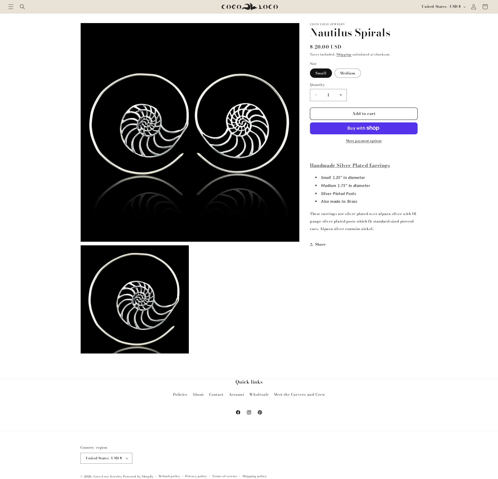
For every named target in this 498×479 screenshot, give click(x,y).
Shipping (343, 54)
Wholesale (259, 394)
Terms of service (224, 476)
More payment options (364, 140)
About (198, 394)
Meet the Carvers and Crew (299, 394)
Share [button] (320, 244)
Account (236, 394)
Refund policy (169, 476)
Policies (180, 394)
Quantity (317, 84)
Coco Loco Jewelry (107, 476)
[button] (11, 6)
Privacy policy (196, 476)
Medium (347, 73)
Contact (216, 394)
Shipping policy (255, 476)
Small (321, 73)
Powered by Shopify (138, 476)
